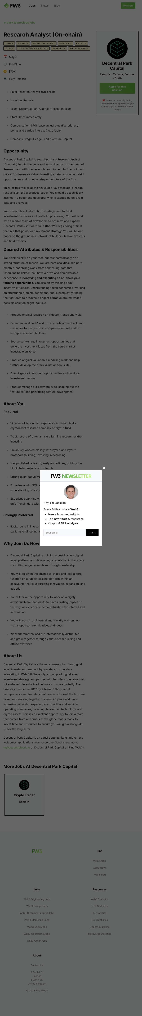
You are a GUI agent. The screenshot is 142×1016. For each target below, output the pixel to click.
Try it (92, 532)
